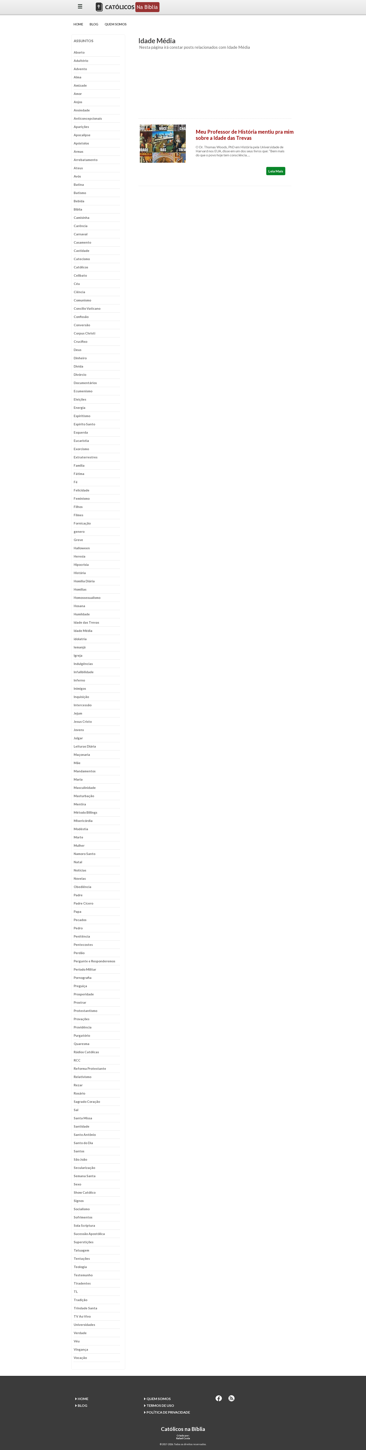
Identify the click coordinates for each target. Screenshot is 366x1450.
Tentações (82, 1258)
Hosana (79, 606)
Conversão (82, 325)
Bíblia (78, 209)
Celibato (80, 275)
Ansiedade (82, 110)
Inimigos (80, 688)
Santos (79, 1151)
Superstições (83, 1242)
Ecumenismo (83, 391)
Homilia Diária (84, 581)
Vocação (80, 1358)
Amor (78, 94)
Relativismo (82, 1077)
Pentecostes (83, 944)
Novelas (80, 878)
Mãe (77, 763)
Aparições (81, 127)
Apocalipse (82, 135)
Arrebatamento (85, 160)
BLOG (94, 24)
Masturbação (84, 796)
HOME (78, 24)
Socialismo (82, 1209)
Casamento (82, 242)
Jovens (79, 730)
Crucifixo (80, 341)
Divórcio (80, 374)
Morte (78, 837)
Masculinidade (85, 788)
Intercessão (83, 705)
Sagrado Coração (87, 1101)
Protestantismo (85, 1011)
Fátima (79, 474)
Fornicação (82, 523)
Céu (77, 284)
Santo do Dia (83, 1143)
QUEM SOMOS (115, 24)
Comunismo (82, 300)
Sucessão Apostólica (89, 1234)
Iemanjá (80, 647)
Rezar (78, 1085)
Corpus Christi (84, 333)
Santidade (81, 1126)
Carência (80, 226)
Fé (76, 482)
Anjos (78, 102)
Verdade (80, 1333)
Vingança (81, 1349)
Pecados (80, 920)
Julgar (78, 738)
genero (79, 531)
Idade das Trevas (86, 622)
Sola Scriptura (84, 1225)
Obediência (82, 887)
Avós (77, 176)
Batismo (80, 193)
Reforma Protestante (90, 1068)
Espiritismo (82, 416)
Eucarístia (81, 441)
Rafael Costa (183, 1438)
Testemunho (83, 1275)
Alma (77, 77)
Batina (79, 184)
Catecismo (82, 259)
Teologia (80, 1267)
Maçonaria (82, 754)
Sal (76, 1110)
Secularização (84, 1168)
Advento (80, 69)
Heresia (79, 556)
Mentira (80, 804)
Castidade (81, 251)
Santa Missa (83, 1118)
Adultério (81, 60)
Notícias (80, 870)
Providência (83, 1027)
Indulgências (83, 664)
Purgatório (82, 1035)
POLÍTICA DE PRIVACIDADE (168, 1412)
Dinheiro (80, 358)
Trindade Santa (85, 1308)
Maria (78, 779)
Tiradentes (82, 1283)
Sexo (77, 1184)
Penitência (82, 936)
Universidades (84, 1325)
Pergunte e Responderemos (94, 961)
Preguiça (80, 986)
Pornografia (83, 978)
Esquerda (81, 432)
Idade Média (83, 631)
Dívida (78, 366)
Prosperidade (84, 994)
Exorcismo (81, 449)
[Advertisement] (214, 86)
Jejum (78, 713)
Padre (78, 895)
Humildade (82, 614)
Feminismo (82, 498)
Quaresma (81, 1044)
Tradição (80, 1300)
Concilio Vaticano (87, 308)
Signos (79, 1201)
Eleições (80, 399)
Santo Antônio (85, 1134)
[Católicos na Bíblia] (128, 11)
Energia (79, 407)
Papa (77, 911)
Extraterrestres (85, 457)
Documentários (85, 383)
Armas (78, 151)
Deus (77, 350)
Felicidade (81, 490)
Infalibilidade (84, 672)
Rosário (79, 1093)
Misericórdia (83, 821)
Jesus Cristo (83, 721)
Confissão (81, 317)
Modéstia (81, 829)
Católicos (81, 267)
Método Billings (85, 812)
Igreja (78, 655)
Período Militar (85, 969)
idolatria (80, 639)
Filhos (78, 507)
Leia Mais (275, 171)
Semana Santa (85, 1176)
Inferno (79, 680)
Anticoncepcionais (88, 118)
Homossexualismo (87, 597)
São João (80, 1159)
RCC (77, 1060)
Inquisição (81, 697)
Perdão (79, 953)
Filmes (78, 515)
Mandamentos (85, 771)
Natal (78, 862)
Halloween (82, 548)
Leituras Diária (85, 746)
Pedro (78, 928)
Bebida (79, 201)
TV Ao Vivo (82, 1316)
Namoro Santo (84, 854)
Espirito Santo (84, 424)
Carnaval (80, 234)
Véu (77, 1341)
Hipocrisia (81, 564)
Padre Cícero (83, 903)
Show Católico (85, 1192)
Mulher (79, 845)
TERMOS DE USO (160, 1405)
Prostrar (80, 1002)
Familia (79, 465)
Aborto (79, 52)
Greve (78, 540)
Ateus (78, 168)
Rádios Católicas (86, 1052)
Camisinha (81, 217)
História (80, 573)
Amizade (80, 85)
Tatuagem (81, 1250)
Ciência (79, 292)
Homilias (80, 589)
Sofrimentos (83, 1217)
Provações (81, 1019)
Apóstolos (81, 143)
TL (76, 1291)
